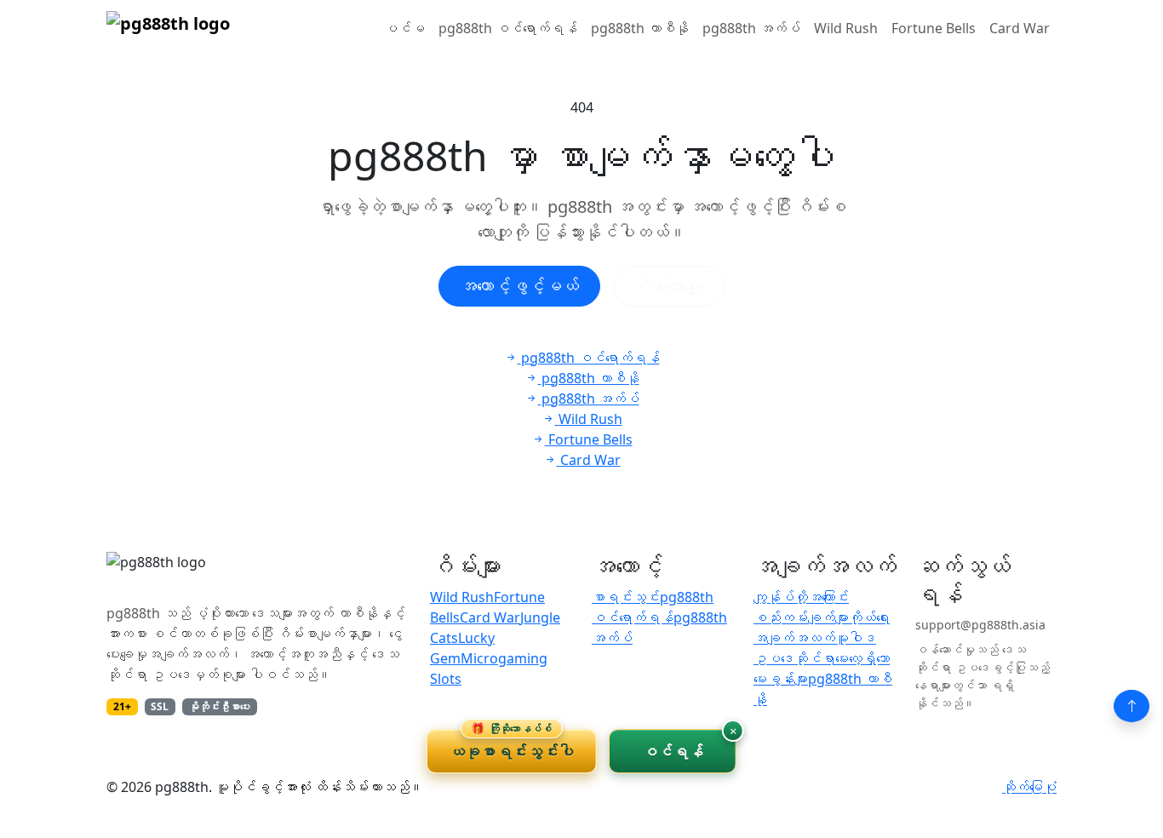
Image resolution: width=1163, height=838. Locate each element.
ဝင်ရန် (673, 751)
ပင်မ (404, 28)
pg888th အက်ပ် (751, 28)
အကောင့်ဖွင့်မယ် (519, 285)
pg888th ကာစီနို (640, 28)
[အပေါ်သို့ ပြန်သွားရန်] (1131, 706)
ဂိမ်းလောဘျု (669, 285)
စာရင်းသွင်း (626, 597)
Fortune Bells (933, 28)
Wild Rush (846, 28)
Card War (1019, 28)
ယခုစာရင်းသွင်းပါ (512, 745)
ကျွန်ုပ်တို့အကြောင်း (801, 597)
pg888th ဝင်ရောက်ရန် (507, 28)
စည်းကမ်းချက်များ (801, 617)
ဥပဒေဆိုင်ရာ (794, 658)
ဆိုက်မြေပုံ (1029, 787)
